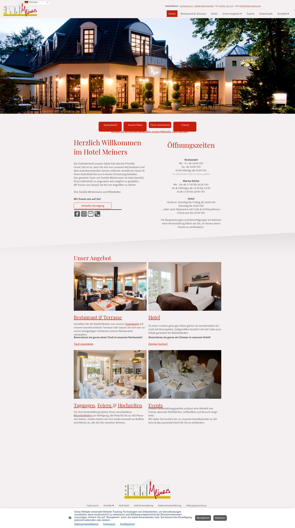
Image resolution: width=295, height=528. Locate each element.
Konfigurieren (127, 524)
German (33, 2)
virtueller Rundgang (92, 205)
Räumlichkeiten (83, 415)
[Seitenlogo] (20, 9)
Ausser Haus (134, 126)
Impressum (109, 524)
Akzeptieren (203, 518)
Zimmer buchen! (158, 344)
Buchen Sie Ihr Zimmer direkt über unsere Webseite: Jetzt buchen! (149, 131)
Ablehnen (220, 518)
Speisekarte (109, 126)
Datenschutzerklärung (86, 524)
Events (184, 126)
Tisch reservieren (160, 125)
